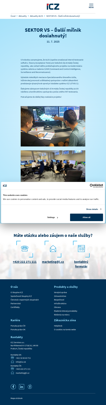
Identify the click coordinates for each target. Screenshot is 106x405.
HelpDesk (58, 325)
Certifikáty (15, 307)
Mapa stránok (16, 398)
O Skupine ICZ (17, 292)
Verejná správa (60, 292)
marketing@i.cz (53, 262)
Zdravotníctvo (60, 296)
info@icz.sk (21, 362)
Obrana (57, 307)
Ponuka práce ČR (18, 325)
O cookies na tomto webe (65, 329)
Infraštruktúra (60, 303)
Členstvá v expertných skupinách (25, 299)
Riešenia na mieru (62, 314)
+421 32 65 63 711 (23, 358)
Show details (92, 209)
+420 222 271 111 (25, 262)
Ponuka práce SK (18, 329)
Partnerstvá (16, 303)
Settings (51, 217)
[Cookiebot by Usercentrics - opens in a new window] (91, 186)
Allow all (86, 217)
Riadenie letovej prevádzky (65, 311)
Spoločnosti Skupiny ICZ (21, 296)
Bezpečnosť (59, 299)
